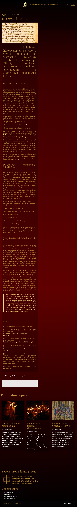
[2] (24, 122)
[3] (26, 125)
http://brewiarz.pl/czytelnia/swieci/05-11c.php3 (18, 342)
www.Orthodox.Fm (9, 498)
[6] (27, 311)
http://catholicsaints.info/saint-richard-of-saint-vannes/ (18, 350)
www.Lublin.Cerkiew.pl (10, 496)
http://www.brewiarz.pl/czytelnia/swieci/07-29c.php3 (17, 334)
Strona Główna (8, 492)
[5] (19, 274)
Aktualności (7, 494)
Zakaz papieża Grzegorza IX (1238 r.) (16, 376)
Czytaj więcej (6, 446)
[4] (28, 128)
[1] (35, 98)
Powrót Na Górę (68, 503)
